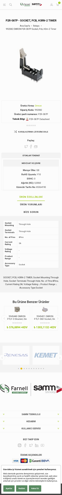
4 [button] (26, 368)
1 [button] (18, 368)
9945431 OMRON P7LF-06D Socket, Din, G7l (45, 319)
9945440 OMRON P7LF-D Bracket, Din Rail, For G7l (17, 319)
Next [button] (58, 318)
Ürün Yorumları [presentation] (31, 204)
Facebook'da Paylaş (31, 146)
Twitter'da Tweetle (26, 146)
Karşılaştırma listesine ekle (33, 132)
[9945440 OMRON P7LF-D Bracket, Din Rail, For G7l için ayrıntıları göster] (17, 309)
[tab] (31, 197)
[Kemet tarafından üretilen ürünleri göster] (46, 355)
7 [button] (33, 368)
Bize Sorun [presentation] (31, 212)
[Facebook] (25, 445)
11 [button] (43, 368)
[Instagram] (19, 445)
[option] (17, 318)
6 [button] (31, 368)
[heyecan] (31, 445)
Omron (38, 105)
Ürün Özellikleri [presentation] (31, 197)
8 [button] (36, 368)
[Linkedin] (36, 445)
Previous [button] (4, 318)
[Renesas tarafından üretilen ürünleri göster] (16, 355)
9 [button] (38, 368)
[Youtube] (42, 445)
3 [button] (24, 368)
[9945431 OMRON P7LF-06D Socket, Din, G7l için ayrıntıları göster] (45, 309)
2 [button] (21, 368)
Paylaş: (31, 140)
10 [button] (41, 368)
